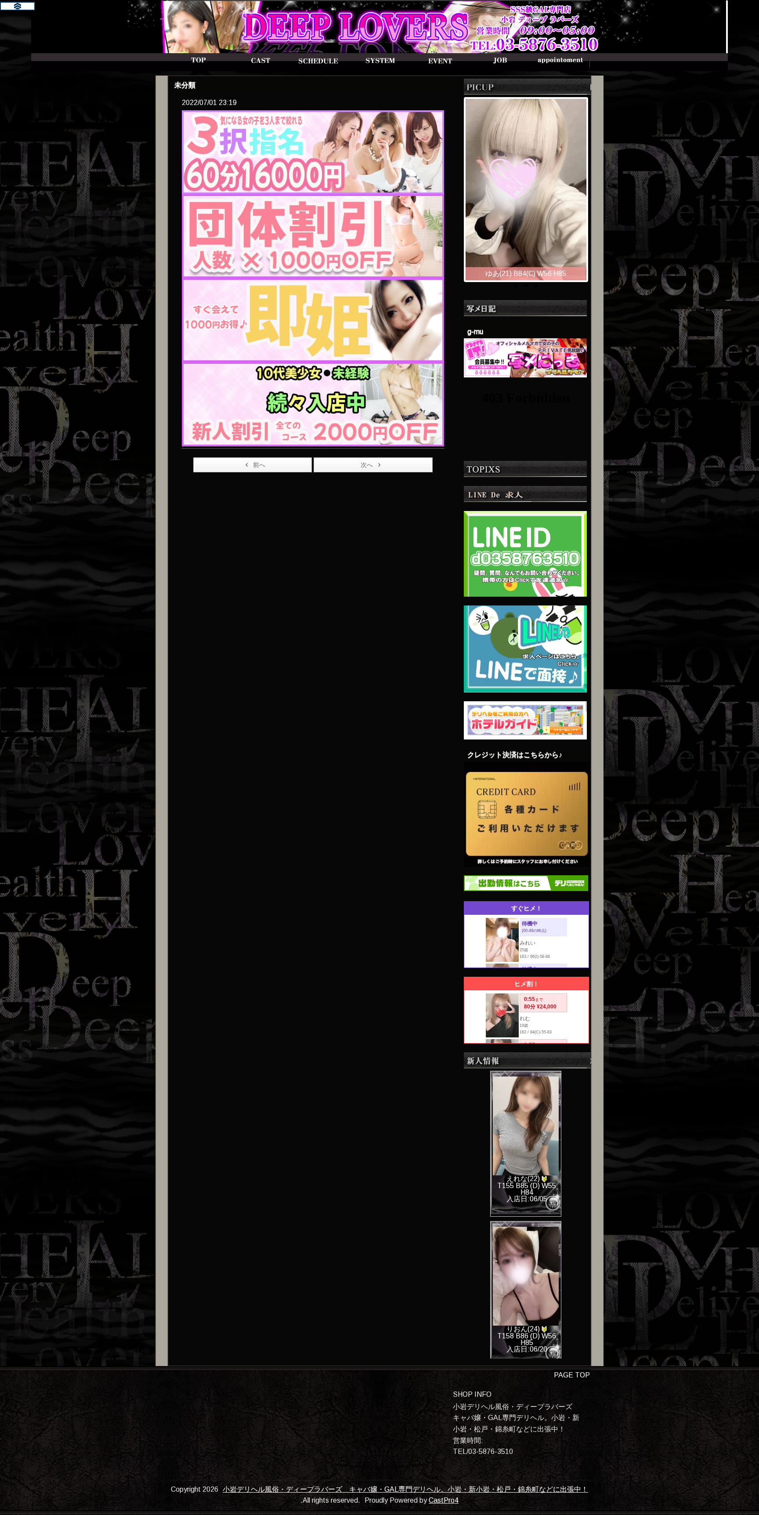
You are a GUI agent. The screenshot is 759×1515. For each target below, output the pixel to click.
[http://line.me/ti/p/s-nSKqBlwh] (525, 553)
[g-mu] (525, 357)
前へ (259, 464)
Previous (456, 187)
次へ (367, 464)
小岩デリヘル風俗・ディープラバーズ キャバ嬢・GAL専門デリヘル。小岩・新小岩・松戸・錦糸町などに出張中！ (405, 1489)
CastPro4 (444, 1500)
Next (595, 187)
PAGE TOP (572, 1375)
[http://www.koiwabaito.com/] (525, 648)
